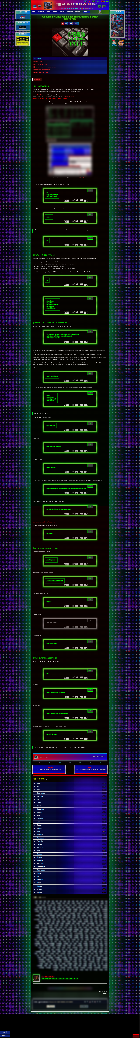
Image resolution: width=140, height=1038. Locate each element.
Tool (79, 959)
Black (49, 909)
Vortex (65, 965)
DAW (69, 915)
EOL (58, 919)
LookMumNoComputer (78, 933)
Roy (62, 949)
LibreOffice (50, 933)
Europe (91, 919)
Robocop (41, 949)
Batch (97, 907)
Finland (68, 921)
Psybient (85, 945)
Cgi (45, 911)
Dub (86, 917)
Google (37, 925)
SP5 (37, 955)
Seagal (64, 951)
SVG (106, 955)
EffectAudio (36, 919)
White (90, 965)
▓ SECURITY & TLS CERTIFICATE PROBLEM (45, 67)
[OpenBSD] (39, 94)
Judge (65, 931)
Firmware (86, 921)
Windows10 (105, 965)
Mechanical (69, 935)
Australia (78, 907)
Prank (64, 945)
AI (97, 903)
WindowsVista (97, 967)
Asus (49, 907)
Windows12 (48, 967)
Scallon (100, 949)
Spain (54, 955)
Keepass (80, 931)
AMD (70, 905)
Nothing (37, 941)
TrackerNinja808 (42, 961)
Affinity (93, 903)
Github (101, 923)
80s (43, 903)
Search (69, 951)
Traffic (54, 961)
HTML (65, 927)
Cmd (45, 913)
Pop (36, 945)
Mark (43, 935)
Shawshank (41, 953)
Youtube (95, 969)
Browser (86, 909)
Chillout (74, 911)
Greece (66, 925)
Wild (99, 965)
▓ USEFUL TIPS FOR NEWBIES (41, 72)
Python (91, 945)
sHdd (47, 953)
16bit (40, 901)
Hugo (75, 927)
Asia (45, 907)
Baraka (88, 907)
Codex (55, 913)
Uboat (51, 963)
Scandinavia (38, 951)
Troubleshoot (91, 961)
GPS (41, 925)
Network (56, 939)
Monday (86, 937)
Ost (72, 941)
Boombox (69, 909)
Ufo (55, 963)
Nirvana (86, 939)
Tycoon (41, 963)
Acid (63, 903)
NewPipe (67, 939)
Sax (96, 949)
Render (63, 947)
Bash (93, 907)
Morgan (91, 937)
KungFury (98, 931)
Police (100, 943)
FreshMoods (47, 923)
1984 (44, 901)
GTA (75, 925)
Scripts (53, 951)
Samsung (91, 949)
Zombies (100, 969)
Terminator (41, 959)
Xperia (86, 969)
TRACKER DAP (74, 1)
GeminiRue (67, 923)
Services (88, 951)
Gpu (45, 925)
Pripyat (69, 945)
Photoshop (66, 943)
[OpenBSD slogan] (69, 96)
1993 (48, 901)
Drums (78, 917)
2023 (68, 901)
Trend (80, 961)
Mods (81, 937)
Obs (51, 941)
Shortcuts (63, 953)
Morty (97, 937)
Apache (90, 905)
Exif (95, 919)
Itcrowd (39, 931)
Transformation (67, 961)
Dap (46, 915)
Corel (83, 913)
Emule (54, 919)
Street (89, 955)
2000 (56, 901)
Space (42, 955)
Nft (82, 939)
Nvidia (42, 941)
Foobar (100, 921)
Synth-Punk (50, 957)
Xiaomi (81, 969)
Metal (81, 935)
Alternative (49, 905)
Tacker (75, 957)
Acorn (68, 903)
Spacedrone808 (48, 955)
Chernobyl (62, 911)
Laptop (39, 933)
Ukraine (63, 963)
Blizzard (59, 909)
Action (73, 903)
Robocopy (47, 949)
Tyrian (46, 963)
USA (98, 963)
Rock (52, 949)
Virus (60, 965)
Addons (87, 903)
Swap (39, 957)
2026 (81, 901)
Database (64, 915)
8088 (40, 903)
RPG (66, 949)
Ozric (77, 941)
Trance (60, 961)
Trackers (49, 961)
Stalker (73, 955)
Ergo (62, 919)
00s (36, 901)
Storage (84, 955)
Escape (67, 919)
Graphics (56, 925)
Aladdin (42, 905)
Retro (86, 947)
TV (102, 961)
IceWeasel (52, 929)
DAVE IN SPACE (65, 1)
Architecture (38, 907)
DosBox (52, 917)
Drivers (73, 917)
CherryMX (68, 911)
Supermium (95, 955)
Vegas (45, 965)
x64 (67, 969)
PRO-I (74, 945)
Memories (76, 935)
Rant (39, 947)
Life (56, 933)
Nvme (47, 941)
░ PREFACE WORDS (39, 61)
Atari (53, 907)
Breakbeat (75, 909)
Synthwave (64, 957)
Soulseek (105, 953)
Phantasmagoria (51, 943)
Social (80, 953)
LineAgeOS (61, 933)
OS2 (68, 941)
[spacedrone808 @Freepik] (99, 758)
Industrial (76, 929)
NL (91, 939)
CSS (99, 913)
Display (100, 915)
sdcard (59, 951)
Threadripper (58, 959)
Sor (100, 953)
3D (88, 901)
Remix (58, 947)
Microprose (98, 935)
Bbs (101, 907)
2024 (73, 901)
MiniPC (66, 937)
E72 (99, 917)
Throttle (65, 959)
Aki (106, 903)
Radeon (101, 945)
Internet (86, 929)
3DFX (92, 901)
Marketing (55, 935)
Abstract (52, 903)
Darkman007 (52, 915)
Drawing (61, 917)
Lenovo (44, 933)
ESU (80, 919)
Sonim (92, 953)
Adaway (78, 903)
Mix (70, 937)
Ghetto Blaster (90, 923)
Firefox (74, 921)
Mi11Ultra (91, 935)
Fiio (53, 921)
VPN (70, 965)
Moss (102, 937)
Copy (90, 190)
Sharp (36, 953)
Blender (53, 909)
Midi (45, 937)
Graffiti (50, 925)
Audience (67, 907)
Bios (44, 909)
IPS (106, 929)
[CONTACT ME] (44, 757)
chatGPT (50, 911)
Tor (93, 959)
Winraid (55, 969)
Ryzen (80, 949)
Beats (106, 907)
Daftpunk (37, 915)
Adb (83, 903)
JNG (57, 931)
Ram (106, 945)
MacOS (95, 933)
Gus (82, 925)
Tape (85, 957)
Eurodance (85, 919)
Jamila (44, 931)
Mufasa (40, 939)
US (94, 963)
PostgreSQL (45, 945)
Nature (45, 939)
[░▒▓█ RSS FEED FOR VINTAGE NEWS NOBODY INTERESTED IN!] (51, 1006)
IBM (106, 927)
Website (84, 965)
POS (40, 945)
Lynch (90, 933)
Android (80, 905)
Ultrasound (69, 963)
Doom (44, 917)
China (80, 911)
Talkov (80, 957)
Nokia (100, 939)
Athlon (58, 907)
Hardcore (36, 927)
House (55, 927)
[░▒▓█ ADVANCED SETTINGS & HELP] (99, 12)
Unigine (75, 963)
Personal (43, 943)
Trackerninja (104, 959)
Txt (106, 961)
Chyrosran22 (91, 911)
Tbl (89, 957)
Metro (86, 935)
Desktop (89, 915)
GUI (78, 925)
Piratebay (91, 943)
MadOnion (100, 933)
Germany (83, 923)
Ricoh (106, 947)
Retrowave (92, 947)
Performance (37, 943)
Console (78, 913)
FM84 (91, 921)
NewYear (73, 939)
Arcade (105, 905)
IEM (63, 929)
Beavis (36, 909)
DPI (57, 917)
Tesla (53, 959)
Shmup (57, 953)
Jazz (54, 931)
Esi (76, 919)
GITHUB (89, 1)
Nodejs (95, 939)
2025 (77, 901)
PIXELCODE (82, 1)
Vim (49, 965)
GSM (71, 925)
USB (102, 963)
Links (66, 933)
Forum (105, 921)
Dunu (91, 917)
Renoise (68, 947)
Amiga (75, 905)
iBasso (101, 927)
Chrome (85, 911)
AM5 (54, 905)
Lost (85, 933)
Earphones (105, 917)
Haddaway (98, 925)
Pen (101, 941)
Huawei (70, 927)
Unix (66, 23)
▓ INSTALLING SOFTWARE (41, 64)
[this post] (81, 177)
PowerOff (51, 945)
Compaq (65, 913)
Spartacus (59, 955)
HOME (5, 1032)
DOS (48, 917)
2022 (64, 901)
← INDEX (37, 79)
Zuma (106, 969)
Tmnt (75, 959)
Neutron (62, 939)
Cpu (87, 913)
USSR (106, 963)
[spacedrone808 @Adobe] (99, 756)
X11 (64, 969)
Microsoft (105, 935)
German (77, 923)
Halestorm (105, 925)
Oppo (59, 941)
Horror (50, 927)
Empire (42, 919)
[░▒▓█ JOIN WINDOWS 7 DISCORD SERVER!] (84, 1006)
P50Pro (85, 941)
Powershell (58, 945)
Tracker (97, 959)
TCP (93, 957)
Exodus (100, 919)
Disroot (105, 915)
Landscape (105, 931)
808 (36, 903)
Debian (74, 915)
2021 (60, 901)
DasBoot (58, 915)
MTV (35, 939)
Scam (106, 949)
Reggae (53, 947)
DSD (83, 917)
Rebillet (48, 947)
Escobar (72, 919)
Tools (84, 959)
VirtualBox (55, 965)
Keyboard (86, 931)
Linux (70, 23)
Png (96, 943)
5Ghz (102, 901)
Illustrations (68, 929)
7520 (106, 901)
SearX (74, 951)
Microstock (39, 937)
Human (80, 927)
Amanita (59, 905)
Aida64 (102, 903)
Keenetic (74, 931)
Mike (56, 937)
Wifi (94, 965)
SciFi (44, 951)
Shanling (100, 951)
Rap (43, 947)
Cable (98, 909)
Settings (94, 951)
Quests (96, 945)
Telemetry (98, 957)
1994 (52, 901)
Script (48, 951)
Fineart (63, 921)
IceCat (40, 929)
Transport (74, 961)
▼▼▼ (48, 779)
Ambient (65, 905)
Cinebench (98, 911)
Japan (49, 931)
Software (86, 953)
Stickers (78, 955)
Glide (106, 923)
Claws (40, 913)
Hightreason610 (44, 927)
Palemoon (91, 941)
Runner (70, 949)
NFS (78, 939)
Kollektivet (92, 931)
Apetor (96, 905)
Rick (101, 947)
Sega (84, 951)
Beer (40, 909)
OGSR (55, 941)
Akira (38, 905)
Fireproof (79, 921)
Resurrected (74, 947)
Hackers (92, 925)
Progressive (79, 945)
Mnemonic (76, 937)
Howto (60, 927)
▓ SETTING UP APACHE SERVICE (42, 69)
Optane (64, 941)
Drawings (68, 917)
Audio (73, 907)
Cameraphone (104, 909)
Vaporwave (39, 965)
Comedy (60, 913)
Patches (96, 941)
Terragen (47, 959)
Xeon (76, 969)
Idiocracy (58, 929)
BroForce (81, 909)
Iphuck (102, 929)
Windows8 (76, 967)
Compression (72, 913)
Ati (62, 907)
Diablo (95, 915)
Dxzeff (95, 917)
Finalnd (58, 921)
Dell (78, 915)
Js (61, 931)
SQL (64, 955)
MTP (106, 937)
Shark (106, 951)
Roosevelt (57, 949)
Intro (92, 929)
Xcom (72, 969)
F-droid (105, 919)
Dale (42, 915)
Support (101, 955)
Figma (49, 921)
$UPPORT (5, 1036)
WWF (60, 969)
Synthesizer (57, 957)
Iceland (45, 929)
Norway (105, 939)
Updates (90, 963)
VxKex (79, 965)
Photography (58, 943)
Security (75, 23)
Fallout (39, 921)
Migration (50, 937)
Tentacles (105, 957)
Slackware (75, 953)
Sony (96, 953)
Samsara (85, 949)
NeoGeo (51, 939)
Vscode (74, 965)
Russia (76, 949)
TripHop (84, 961)
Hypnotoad (96, 927)
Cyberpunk (105, 913)
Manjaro (38, 935)
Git (96, 923)
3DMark (97, 901)
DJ (39, 917)
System (70, 957)
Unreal (85, 963)
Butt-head (93, 909)
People (105, 941)
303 (84, 901)
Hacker (87, 925)
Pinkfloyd (85, 943)
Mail (106, 933)
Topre (89, 959)
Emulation (48, 919)
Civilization (104, 911)
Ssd (68, 955)
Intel (82, 929)
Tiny (70, 959)
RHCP (97, 947)
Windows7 (69, 967)
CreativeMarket (94, 913)
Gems (73, 923)
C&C (41, 911)
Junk (70, 931)
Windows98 (89, 967)
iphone (97, 929)
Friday (52, 923)
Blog (64, 909)
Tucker (98, 961)
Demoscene (84, 915)
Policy (105, 943)
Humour (85, 927)
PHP (70, 943)
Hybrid (90, 927)
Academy (58, 903)
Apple (101, 905)
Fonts (96, 921)
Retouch (80, 947)
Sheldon (51, 953)
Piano (75, 943)
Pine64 (80, 943)
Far (44, 921)
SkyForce (68, 953)
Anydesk (85, 905)
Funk (57, 923)
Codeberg (50, 913)
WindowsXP (104, 967)
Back (83, 907)
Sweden (44, 957)
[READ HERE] (22, 17)
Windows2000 (55, 967)
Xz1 (90, 969)
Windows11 (41, 967)
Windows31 (62, 967)
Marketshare (62, 935)
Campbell (36, 911)
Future (62, 923)
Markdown (49, 935)
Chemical (56, 911)
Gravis (61, 925)
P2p (81, 941)
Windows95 (82, 967)
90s (47, 903)
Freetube (40, 923)
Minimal (60, 937)
